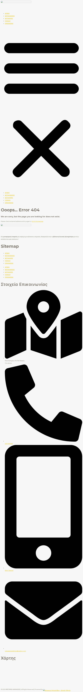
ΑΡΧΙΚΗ (7, 13)
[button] (41, 108)
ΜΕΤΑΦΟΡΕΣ (9, 18)
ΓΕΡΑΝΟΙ (7, 21)
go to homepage (37, 221)
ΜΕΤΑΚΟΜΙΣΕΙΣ (10, 16)
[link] (57, 689)
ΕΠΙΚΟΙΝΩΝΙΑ (9, 23)
